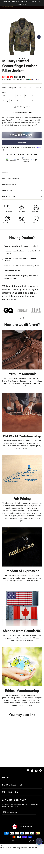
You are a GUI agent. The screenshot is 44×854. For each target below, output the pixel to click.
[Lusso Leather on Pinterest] (40, 770)
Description (7, 172)
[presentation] (20, 318)
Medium (20, 96)
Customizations (9, 184)
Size (4, 92)
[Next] (39, 37)
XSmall (5, 96)
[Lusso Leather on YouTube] (36, 770)
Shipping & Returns (10, 178)
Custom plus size (28, 101)
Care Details (7, 190)
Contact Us (10, 792)
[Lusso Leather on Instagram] (28, 770)
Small (12, 96)
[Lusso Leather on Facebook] (32, 770)
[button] (22, 80)
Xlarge (34, 96)
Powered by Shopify (29, 841)
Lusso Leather (12, 785)
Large (27, 96)
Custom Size (15, 101)
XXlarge (5, 101)
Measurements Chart (23, 113)
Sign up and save (14, 800)
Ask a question (8, 196)
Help (5, 778)
